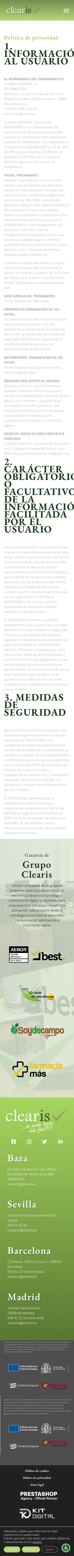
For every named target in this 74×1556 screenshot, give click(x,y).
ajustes (36, 1542)
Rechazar (31, 1549)
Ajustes (50, 1549)
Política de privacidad (37, 1478)
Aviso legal (37, 1485)
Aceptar (12, 1549)
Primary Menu (66, 10)
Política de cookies (37, 1471)
